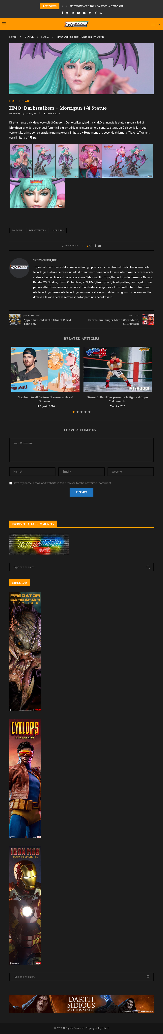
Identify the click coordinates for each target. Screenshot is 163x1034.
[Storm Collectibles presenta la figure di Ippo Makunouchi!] (117, 369)
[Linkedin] (73, 12)
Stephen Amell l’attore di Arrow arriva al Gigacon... (45, 399)
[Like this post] (90, 245)
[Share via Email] (99, 245)
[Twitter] (67, 12)
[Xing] (95, 12)
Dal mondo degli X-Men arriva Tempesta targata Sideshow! (110, 6)
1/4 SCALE (17, 230)
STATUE (29, 36)
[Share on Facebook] (95, 245)
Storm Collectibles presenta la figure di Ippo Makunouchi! (117, 399)
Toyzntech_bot (28, 113)
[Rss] (101, 12)
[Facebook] (62, 12)
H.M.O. (45, 36)
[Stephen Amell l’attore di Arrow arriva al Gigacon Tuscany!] (45, 369)
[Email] (84, 12)
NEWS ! (26, 101)
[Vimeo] (90, 12)
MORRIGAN (58, 230)
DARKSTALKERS (37, 230)
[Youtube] (78, 12)
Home (12, 36)
